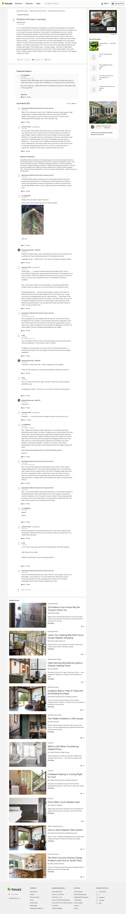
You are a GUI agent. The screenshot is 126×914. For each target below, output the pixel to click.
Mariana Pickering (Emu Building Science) (63, 697)
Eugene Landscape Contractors (37, 165)
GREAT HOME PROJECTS (55, 826)
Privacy (32, 897)
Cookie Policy (34, 903)
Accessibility (77, 900)
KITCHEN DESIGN (53, 854)
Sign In (76, 908)
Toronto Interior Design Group (59, 752)
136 (83, 877)
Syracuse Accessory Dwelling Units (54, 169)
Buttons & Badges (57, 908)
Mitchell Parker (55, 613)
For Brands (55, 905)
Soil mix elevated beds (105, 54)
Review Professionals (80, 894)
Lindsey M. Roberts (56, 805)
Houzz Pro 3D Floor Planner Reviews (62, 903)
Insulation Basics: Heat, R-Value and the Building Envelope (65, 692)
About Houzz (33, 891)
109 (83, 766)
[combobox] (71, 3)
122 (83, 849)
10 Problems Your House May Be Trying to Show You (64, 608)
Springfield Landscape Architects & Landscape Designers (36, 160)
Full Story (51, 623)
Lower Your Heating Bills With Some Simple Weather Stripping (65, 636)
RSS (100, 903)
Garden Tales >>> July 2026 (107, 43)
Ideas (38, 4)
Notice (37, 897)
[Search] (46, 3)
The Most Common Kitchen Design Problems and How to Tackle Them (65, 859)
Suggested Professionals (81, 897)
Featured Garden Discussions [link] (56, 11)
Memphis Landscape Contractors (61, 162)
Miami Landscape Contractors (42, 162)
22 (84, 654)
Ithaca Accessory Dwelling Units (33, 169)
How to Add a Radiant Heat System (65, 830)
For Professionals (57, 891)
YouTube (101, 900)
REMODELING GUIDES (54, 659)
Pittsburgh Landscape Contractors (49, 163)
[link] (24, 94)
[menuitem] (19, 3)
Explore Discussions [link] (22, 11)
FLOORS (50, 743)
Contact (76, 905)
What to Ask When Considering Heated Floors (63, 748)
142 (83, 738)
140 (83, 710)
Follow (49, 60)
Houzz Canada (78, 891)
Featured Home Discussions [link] (38, 11)
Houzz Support (78, 903)
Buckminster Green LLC (57, 641)
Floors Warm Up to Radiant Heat (64, 802)
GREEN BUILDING (53, 687)
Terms (31, 900)
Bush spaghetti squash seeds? (105, 66)
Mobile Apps (33, 905)
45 (84, 821)
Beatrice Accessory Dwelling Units (46, 167)
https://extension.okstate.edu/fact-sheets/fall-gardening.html (41, 450)
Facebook (102, 897)
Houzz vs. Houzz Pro (58, 894)
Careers (32, 894)
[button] (48, 87)
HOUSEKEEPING (53, 604)
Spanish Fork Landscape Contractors (58, 165)
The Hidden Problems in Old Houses (65, 718)
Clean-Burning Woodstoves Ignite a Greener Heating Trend (65, 664)
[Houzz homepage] (7, 3)
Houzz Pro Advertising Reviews (61, 900)
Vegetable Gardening (23, 14)
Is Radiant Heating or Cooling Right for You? (65, 775)
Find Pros (18, 4)
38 (84, 626)
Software (28, 4)
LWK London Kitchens (57, 864)
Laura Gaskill (54, 669)
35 (84, 682)
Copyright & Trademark (36, 908)
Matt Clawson (54, 722)
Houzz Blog (102, 891)
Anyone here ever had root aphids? (107, 87)
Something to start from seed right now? (106, 76)
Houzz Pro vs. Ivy (57, 897)
